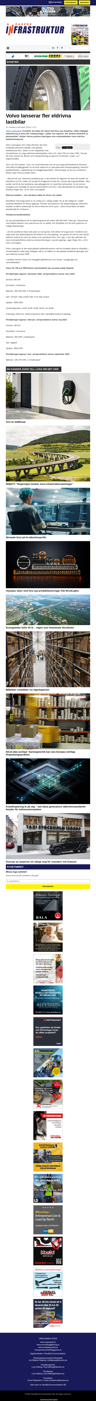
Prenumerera (70, 2)
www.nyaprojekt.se (48, 1342)
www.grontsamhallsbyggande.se (48, 1350)
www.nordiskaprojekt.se (48, 1347)
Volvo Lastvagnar (14, 131)
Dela (58, 147)
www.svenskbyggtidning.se (48, 1345)
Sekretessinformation (49, 1400)
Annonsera (84, 2)
